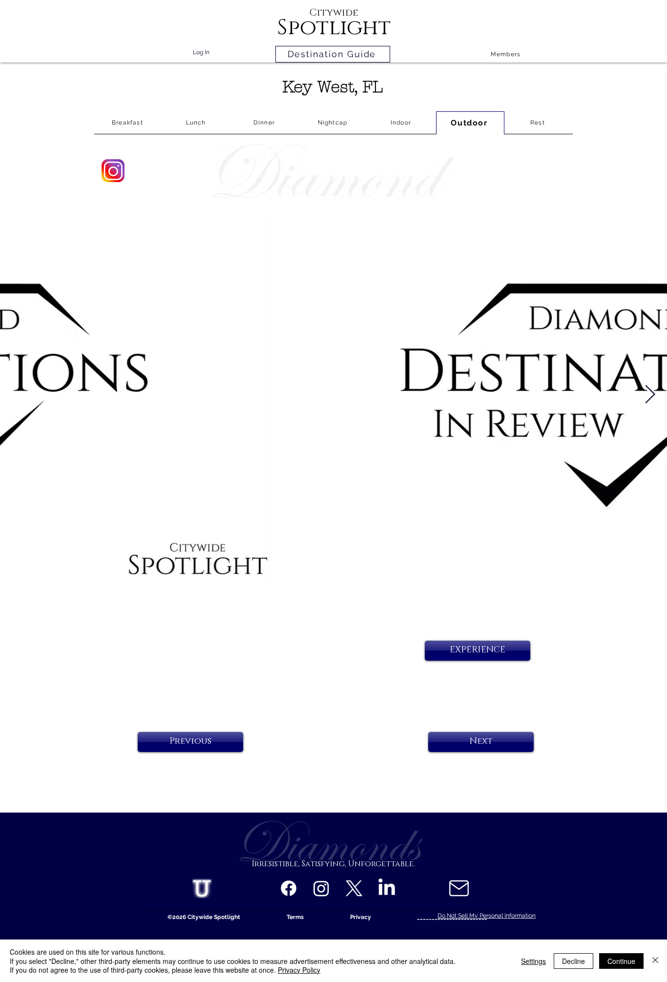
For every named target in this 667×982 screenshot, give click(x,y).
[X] (354, 888)
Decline (573, 961)
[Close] (655, 960)
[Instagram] (321, 888)
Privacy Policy (299, 970)
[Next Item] (650, 395)
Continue (621, 961)
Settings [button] (533, 961)
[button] (477, 651)
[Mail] (458, 888)
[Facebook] (288, 888)
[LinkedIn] (386, 888)
